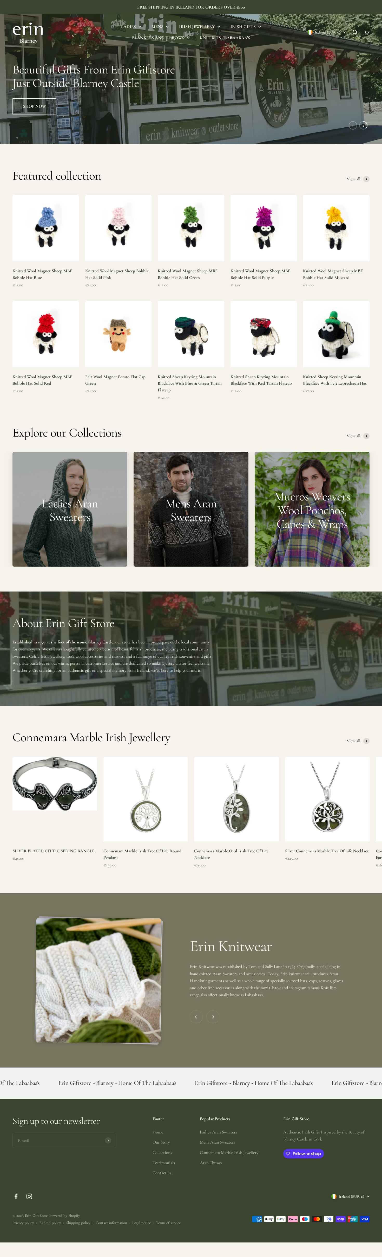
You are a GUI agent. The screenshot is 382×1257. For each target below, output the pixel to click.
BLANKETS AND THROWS (158, 37)
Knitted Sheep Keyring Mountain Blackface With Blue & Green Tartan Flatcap (190, 398)
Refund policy (50, 1237)
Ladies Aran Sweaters (218, 1146)
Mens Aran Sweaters (217, 1156)
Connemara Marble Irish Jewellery (229, 1167)
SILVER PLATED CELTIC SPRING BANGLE (53, 865)
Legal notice (141, 1237)
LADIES (128, 26)
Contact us (162, 1187)
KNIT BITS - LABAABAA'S (225, 37)
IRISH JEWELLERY (197, 26)
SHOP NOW (34, 138)
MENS (157, 26)
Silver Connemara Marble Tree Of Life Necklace (327, 865)
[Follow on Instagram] (29, 1210)
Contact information (111, 1237)
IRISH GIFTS (243, 26)
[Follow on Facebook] (15, 1210)
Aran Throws (211, 1177)
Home (158, 1146)
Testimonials (164, 1177)
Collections (162, 1167)
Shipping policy (78, 1237)
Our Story (161, 1156)
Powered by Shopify (64, 1230)
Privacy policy (23, 1237)
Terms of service (168, 1237)
